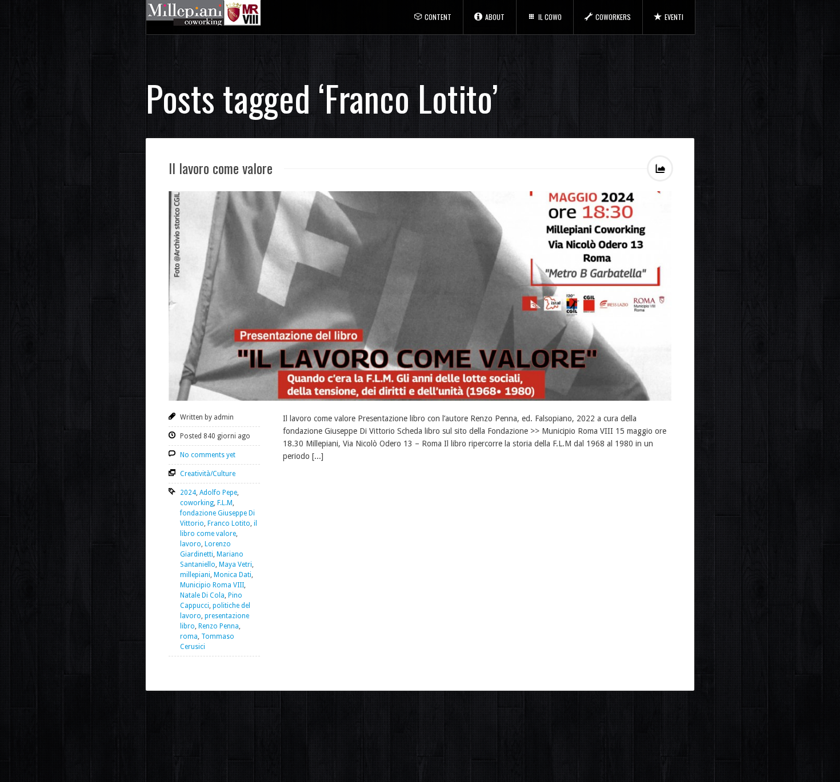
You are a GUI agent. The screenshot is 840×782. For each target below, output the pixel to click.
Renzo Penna (218, 626)
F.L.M (225, 503)
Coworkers (613, 17)
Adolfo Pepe (218, 493)
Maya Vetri (235, 565)
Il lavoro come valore (221, 168)
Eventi (674, 17)
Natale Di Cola (202, 595)
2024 (188, 493)
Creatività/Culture (207, 474)
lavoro (190, 544)
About (495, 17)
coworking (197, 503)
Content (438, 17)
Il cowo (550, 17)
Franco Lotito (228, 523)
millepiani (195, 575)
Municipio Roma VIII (212, 585)
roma (189, 636)
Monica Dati (232, 575)
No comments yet (207, 455)
